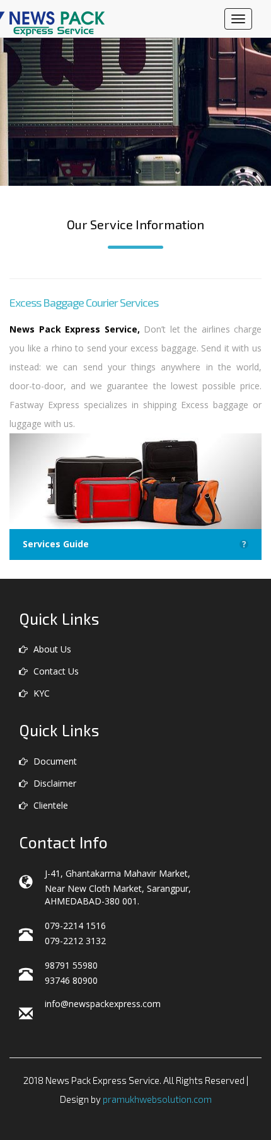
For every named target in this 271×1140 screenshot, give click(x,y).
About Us (51, 649)
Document (54, 761)
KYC (40, 693)
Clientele (49, 805)
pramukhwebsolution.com (157, 1099)
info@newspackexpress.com (103, 1004)
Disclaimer (53, 783)
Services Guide (134, 544)
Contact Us (55, 671)
